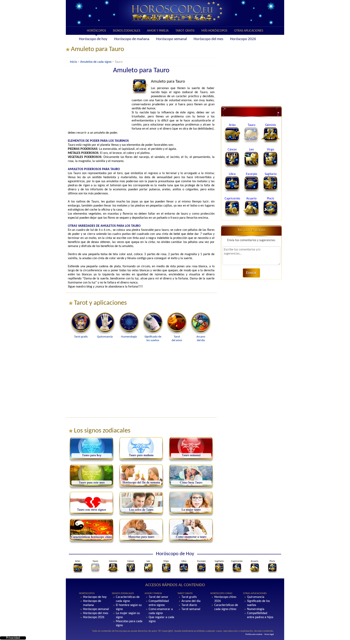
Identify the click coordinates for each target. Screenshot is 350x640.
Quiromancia (255, 597)
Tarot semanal (190, 609)
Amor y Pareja (158, 30)
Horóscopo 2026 (243, 39)
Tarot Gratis (184, 30)
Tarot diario (189, 605)
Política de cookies (253, 634)
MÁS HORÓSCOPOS (214, 30)
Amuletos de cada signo (95, 62)
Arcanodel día (200, 338)
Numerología (255, 609)
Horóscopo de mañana (131, 39)
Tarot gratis (189, 597)
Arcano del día (191, 601)
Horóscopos (96, 30)
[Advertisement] (99, 104)
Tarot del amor (158, 597)
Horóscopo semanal (171, 39)
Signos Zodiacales (126, 30)
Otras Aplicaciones (248, 30)
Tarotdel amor (177, 338)
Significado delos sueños (152, 338)
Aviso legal (269, 634)
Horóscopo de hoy (93, 39)
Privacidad (13, 638)
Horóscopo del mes (208, 39)
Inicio (73, 62)
